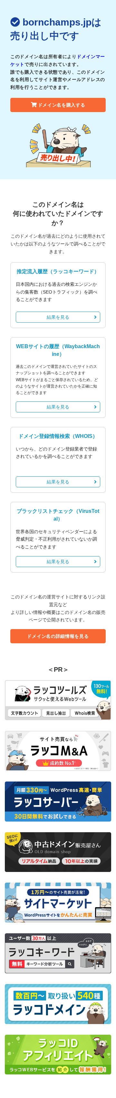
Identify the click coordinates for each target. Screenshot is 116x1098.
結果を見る (58, 317)
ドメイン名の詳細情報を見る (58, 636)
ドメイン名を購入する (61, 105)
